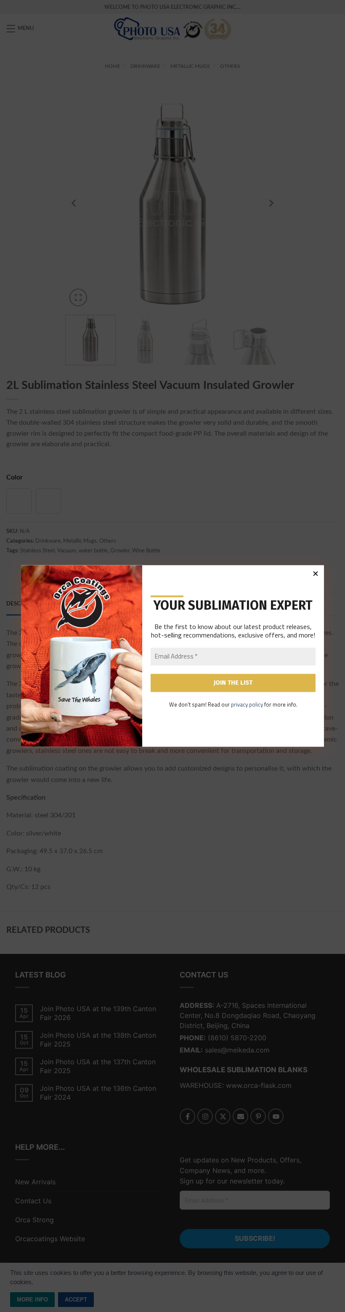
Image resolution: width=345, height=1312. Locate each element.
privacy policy (247, 704)
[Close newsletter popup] (315, 573)
